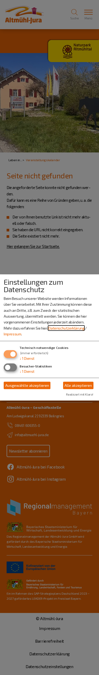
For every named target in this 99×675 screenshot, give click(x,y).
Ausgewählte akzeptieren (27, 385)
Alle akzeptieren (78, 385)
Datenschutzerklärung (66, 328)
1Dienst (27, 358)
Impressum (12, 334)
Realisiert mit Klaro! (79, 394)
